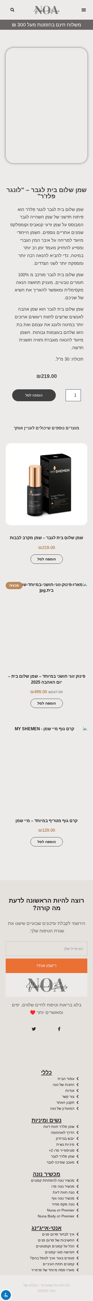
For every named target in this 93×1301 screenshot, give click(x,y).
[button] (83, 9)
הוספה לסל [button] (46, 559)
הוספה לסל (34, 395)
